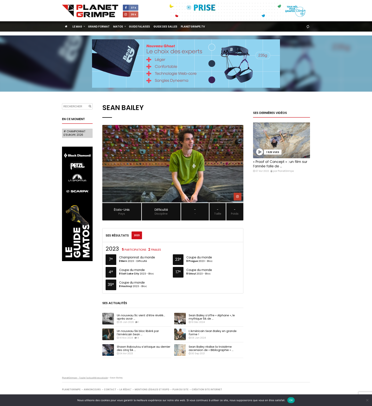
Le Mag (77, 26)
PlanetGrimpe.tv (193, 26)
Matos (118, 26)
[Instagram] (237, 196)
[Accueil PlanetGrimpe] (66, 26)
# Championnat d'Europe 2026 (74, 133)
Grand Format (99, 26)
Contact (110, 389)
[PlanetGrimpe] (90, 11)
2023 (137, 235)
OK (291, 400)
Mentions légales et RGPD (152, 389)
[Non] (367, 400)
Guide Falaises (139, 26)
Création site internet (207, 389)
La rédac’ (125, 389)
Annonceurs (92, 389)
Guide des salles (165, 26)
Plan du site (180, 389)
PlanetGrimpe (71, 389)
